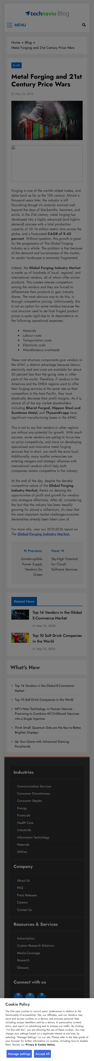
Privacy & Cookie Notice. (41, 1045)
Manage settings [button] (19, 1054)
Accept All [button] (42, 1054)
